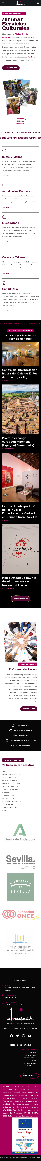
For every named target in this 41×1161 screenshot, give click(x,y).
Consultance (9, 448)
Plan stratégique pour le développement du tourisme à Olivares (19, 581)
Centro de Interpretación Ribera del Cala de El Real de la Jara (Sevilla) (20, 373)
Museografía (9, 380)
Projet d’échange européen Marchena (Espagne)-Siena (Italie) (18, 441)
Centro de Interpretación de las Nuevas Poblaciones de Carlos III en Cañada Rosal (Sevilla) (19, 511)
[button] (38, 3)
